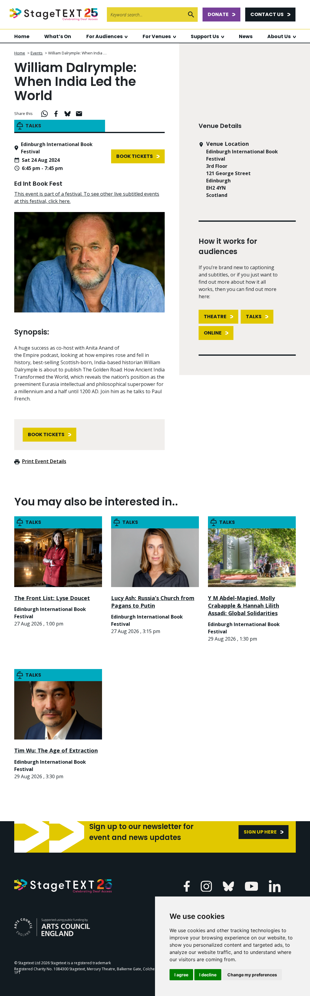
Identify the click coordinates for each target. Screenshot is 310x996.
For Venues (157, 36)
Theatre (215, 316)
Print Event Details (44, 461)
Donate (218, 14)
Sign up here (260, 831)
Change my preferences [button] (252, 974)
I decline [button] (207, 974)
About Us (279, 36)
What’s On (57, 36)
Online (213, 332)
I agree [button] (181, 974)
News (245, 36)
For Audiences (104, 36)
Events (37, 53)
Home (21, 36)
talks (254, 316)
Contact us (267, 14)
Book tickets (134, 156)
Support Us (205, 36)
